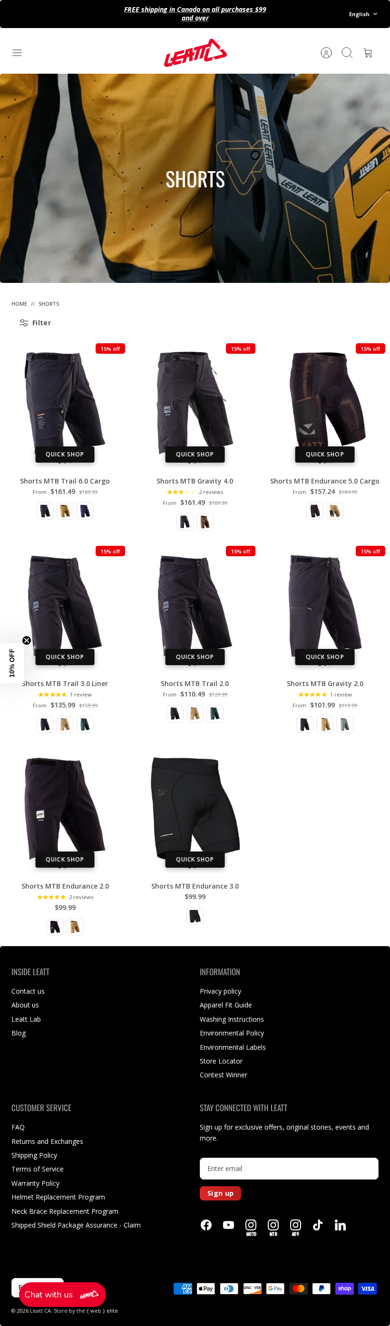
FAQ (18, 1127)
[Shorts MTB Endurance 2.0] (65, 808)
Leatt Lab (26, 1019)
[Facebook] (206, 1225)
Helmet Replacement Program (58, 1196)
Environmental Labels (233, 1047)
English (359, 14)
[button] (62, 1294)
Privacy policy (220, 991)
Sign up (220, 1193)
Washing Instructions (232, 1019)
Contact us (28, 991)
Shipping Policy (34, 1155)
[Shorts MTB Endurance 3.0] (195, 808)
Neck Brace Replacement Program (64, 1211)
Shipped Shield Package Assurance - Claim (76, 1224)
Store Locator (221, 1060)
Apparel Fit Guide (226, 1004)
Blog (18, 1032)
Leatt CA (40, 1310)
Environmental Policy (232, 1032)
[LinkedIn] (340, 1225)
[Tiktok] (318, 1225)
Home (19, 303)
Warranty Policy (35, 1183)
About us (25, 1004)
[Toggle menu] (21, 52)
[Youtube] (228, 1225)
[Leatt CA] (195, 53)
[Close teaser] (26, 640)
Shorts (49, 303)
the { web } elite (97, 1310)
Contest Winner (223, 1074)
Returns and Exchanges (47, 1141)
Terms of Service (37, 1168)
